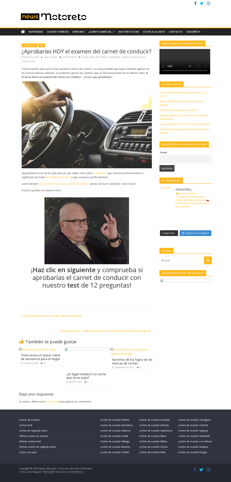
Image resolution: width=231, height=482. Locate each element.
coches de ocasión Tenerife (193, 425)
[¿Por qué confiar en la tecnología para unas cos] (185, 215)
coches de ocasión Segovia (193, 430)
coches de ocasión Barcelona (116, 425)
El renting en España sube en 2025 (178, 110)
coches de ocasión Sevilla (114, 436)
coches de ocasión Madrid (114, 419)
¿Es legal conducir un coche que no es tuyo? (86, 376)
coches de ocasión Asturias (154, 425)
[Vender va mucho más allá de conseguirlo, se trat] (203, 224)
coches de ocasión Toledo (114, 452)
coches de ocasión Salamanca (155, 430)
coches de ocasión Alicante (115, 446)
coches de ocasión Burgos (192, 452)
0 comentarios (69, 57)
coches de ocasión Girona (153, 446)
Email (163, 152)
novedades (36, 31)
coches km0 (25, 425)
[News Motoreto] (23, 31)
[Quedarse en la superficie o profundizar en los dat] (168, 224)
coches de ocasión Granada (154, 419)
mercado (78, 31)
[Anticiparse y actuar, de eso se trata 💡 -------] (185, 224)
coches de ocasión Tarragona (194, 419)
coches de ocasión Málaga (115, 441)
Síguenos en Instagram (197, 232)
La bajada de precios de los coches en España (184, 124)
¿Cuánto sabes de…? (101, 31)
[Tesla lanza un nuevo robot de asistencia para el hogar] (37, 349)
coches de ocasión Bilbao (153, 441)
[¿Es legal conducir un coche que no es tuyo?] (87, 349)
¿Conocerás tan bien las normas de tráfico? (64, 183)
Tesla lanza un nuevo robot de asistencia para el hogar (41, 357)
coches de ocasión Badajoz (193, 446)
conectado (52, 401)
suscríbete (194, 31)
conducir (125, 57)
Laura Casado (51, 57)
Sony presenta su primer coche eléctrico (50, 316)
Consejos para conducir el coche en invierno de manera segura (106, 331)
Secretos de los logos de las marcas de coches (132, 361)
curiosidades (29, 45)
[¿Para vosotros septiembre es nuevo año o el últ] (203, 215)
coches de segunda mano (33, 430)
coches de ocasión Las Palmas (195, 441)
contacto (175, 31)
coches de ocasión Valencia (115, 430)
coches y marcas (58, 31)
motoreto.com (129, 31)
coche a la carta (154, 31)
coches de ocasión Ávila (152, 452)
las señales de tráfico (58, 177)
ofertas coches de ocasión (33, 436)
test (41, 45)
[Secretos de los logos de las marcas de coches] (132, 349)
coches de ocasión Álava (152, 436)
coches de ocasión (29, 419)
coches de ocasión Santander (194, 436)
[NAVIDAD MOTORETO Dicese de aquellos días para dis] (168, 215)
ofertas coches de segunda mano (37, 446)
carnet (85, 57)
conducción (114, 57)
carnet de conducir (98, 57)
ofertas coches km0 (30, 441)
